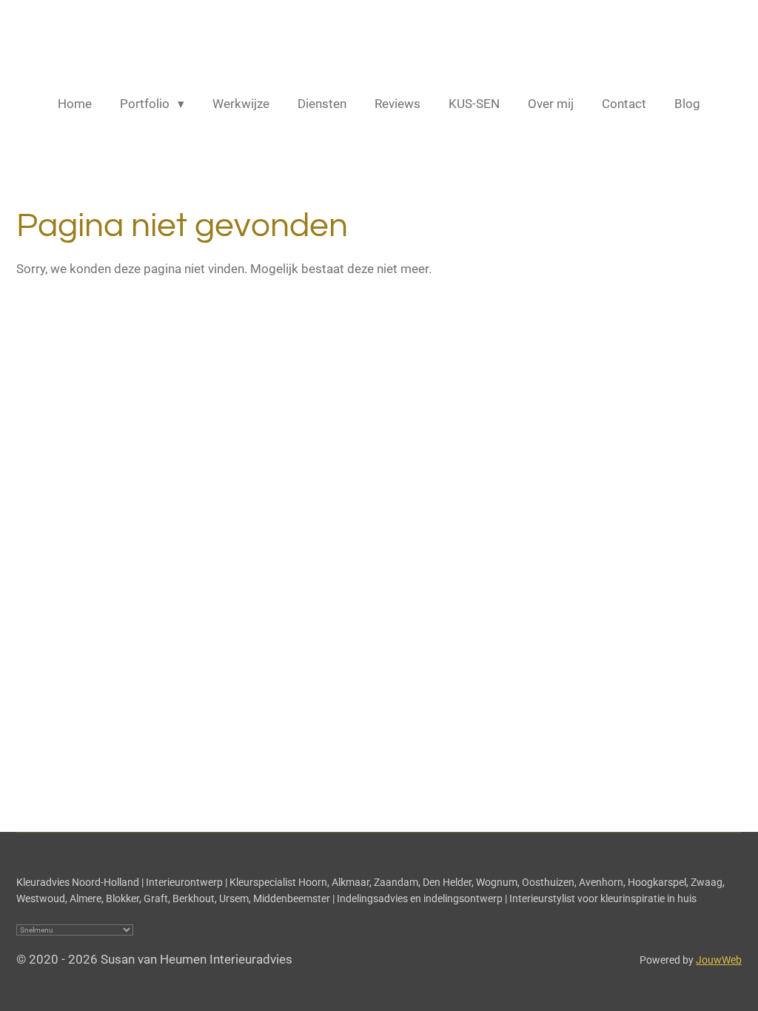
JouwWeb (719, 960)
